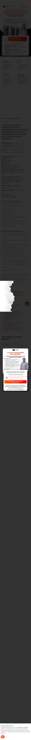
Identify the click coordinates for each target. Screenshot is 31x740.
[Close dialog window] (28, 2)
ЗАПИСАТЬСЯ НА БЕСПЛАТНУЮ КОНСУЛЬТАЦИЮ (15, 382)
